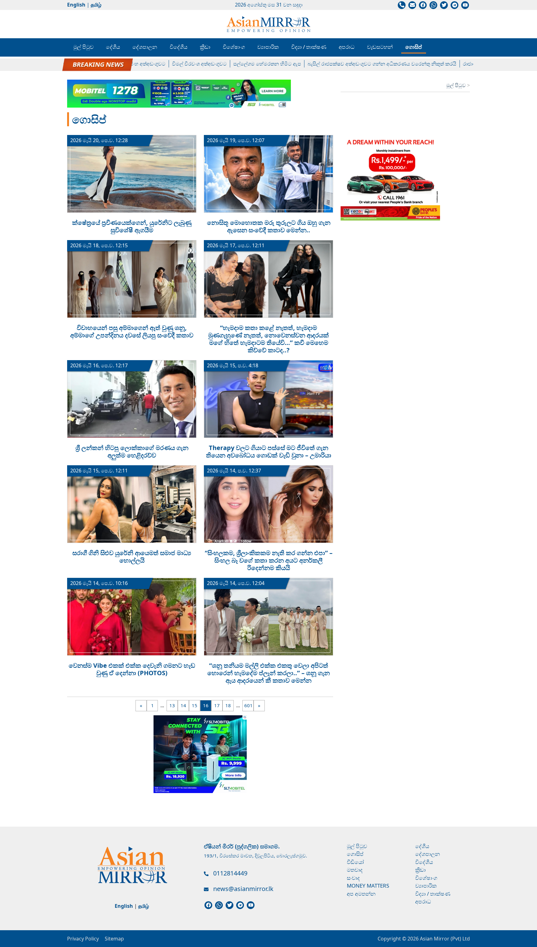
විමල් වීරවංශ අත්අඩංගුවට (179, 63)
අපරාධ (347, 46)
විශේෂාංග (234, 46)
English (76, 4)
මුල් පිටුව (83, 46)
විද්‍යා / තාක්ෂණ (308, 46)
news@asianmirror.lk (243, 888)
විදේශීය (178, 46)
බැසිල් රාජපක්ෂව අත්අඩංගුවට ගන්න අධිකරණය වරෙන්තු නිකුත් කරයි (361, 63)
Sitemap (114, 938)
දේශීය (113, 46)
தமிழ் (96, 4)
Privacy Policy (83, 938)
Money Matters (368, 885)
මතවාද (355, 869)
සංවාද (353, 877)
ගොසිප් (413, 46)
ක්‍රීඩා (205, 46)
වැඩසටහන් (380, 46)
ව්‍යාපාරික (268, 46)
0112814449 (230, 873)
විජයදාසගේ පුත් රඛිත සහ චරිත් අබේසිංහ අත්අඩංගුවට (88, 63)
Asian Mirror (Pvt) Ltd (444, 938)
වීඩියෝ (355, 862)
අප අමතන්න (361, 893)
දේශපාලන (144, 46)
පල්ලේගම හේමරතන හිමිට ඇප (247, 63)
